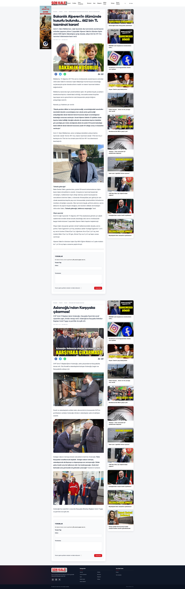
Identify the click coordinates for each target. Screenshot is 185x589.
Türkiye (112, 3)
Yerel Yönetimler (80, 3)
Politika (74, 3)
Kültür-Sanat (105, 3)
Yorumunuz (58, 273)
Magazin (99, 3)
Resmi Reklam (118, 3)
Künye (117, 572)
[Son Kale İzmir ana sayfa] (59, 570)
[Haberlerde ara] (125, 3)
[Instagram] (56, 579)
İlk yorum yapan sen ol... (79, 259)
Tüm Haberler (118, 575)
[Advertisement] (139, 27)
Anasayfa (55, 11)
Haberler (61, 11)
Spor (94, 3)
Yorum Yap (98, 288)
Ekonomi (89, 3)
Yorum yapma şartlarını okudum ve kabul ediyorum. (67, 288)
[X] (59, 579)
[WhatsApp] (52, 579)
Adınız (56, 265)
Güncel (69, 3)
